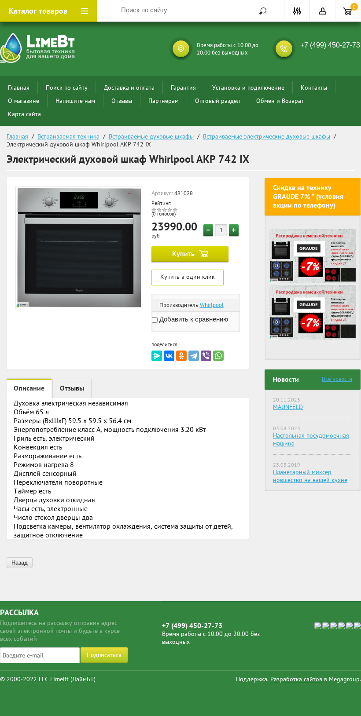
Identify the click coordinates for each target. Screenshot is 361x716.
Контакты (314, 87)
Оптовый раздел (217, 101)
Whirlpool (212, 305)
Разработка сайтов (296, 679)
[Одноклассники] (181, 356)
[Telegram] (193, 356)
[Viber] (206, 356)
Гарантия (183, 87)
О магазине (23, 101)
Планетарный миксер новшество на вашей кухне (310, 476)
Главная (18, 87)
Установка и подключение (248, 87)
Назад (19, 562)
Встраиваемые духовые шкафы (151, 136)
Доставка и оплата (129, 87)
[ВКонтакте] (169, 356)
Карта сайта (24, 114)
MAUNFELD (288, 407)
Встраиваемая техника (68, 136)
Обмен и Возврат (280, 101)
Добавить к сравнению (193, 319)
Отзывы (121, 101)
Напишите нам (75, 101)
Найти (259, 11)
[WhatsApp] (218, 356)
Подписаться (104, 655)
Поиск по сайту (67, 87)
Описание (29, 388)
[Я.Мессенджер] (156, 356)
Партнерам (163, 101)
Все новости (337, 379)
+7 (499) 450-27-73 (330, 45)
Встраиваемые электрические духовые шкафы (266, 136)
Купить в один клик (187, 277)
